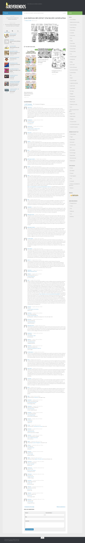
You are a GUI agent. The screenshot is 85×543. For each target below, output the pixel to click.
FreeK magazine (73, 175)
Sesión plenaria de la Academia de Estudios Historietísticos (28, 94)
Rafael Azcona (72, 160)
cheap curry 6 (29, 107)
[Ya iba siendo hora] (6, 59)
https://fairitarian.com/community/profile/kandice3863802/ (49, 294)
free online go (29, 421)
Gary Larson (72, 142)
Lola (71, 213)
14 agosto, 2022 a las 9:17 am (38, 107)
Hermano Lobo (73, 144)
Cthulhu (71, 168)
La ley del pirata (13, 46)
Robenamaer (29, 474)
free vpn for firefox (30, 122)
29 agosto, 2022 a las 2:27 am (38, 406)
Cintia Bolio (72, 32)
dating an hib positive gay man (32, 315)
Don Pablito (72, 170)
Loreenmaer (29, 480)
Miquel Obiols (72, 155)
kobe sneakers (29, 248)
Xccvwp (28, 425)
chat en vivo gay (30, 454)
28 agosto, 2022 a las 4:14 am (37, 345)
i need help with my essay (38, 426)
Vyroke (28, 441)
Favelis (71, 205)
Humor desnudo (13, 35)
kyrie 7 (28, 150)
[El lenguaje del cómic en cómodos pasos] (59, 58)
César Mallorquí (73, 27)
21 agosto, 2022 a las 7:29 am (41, 227)
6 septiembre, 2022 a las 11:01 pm (38, 474)
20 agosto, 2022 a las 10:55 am (35, 175)
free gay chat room (30, 476)
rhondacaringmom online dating (32, 309)
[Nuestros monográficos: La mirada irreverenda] (6, 53)
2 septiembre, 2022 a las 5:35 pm (37, 451)
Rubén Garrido (72, 116)
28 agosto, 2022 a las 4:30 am (37, 368)
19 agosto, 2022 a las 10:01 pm (36, 141)
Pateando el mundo (73, 104)
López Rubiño (72, 88)
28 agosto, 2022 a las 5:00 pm (35, 396)
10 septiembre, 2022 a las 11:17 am (38, 499)
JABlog (71, 62)
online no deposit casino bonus (32, 437)
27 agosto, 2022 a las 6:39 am (38, 333)
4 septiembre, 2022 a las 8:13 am (38, 467)
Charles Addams (73, 134)
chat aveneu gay (30, 501)
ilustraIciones (72, 59)
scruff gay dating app (31, 341)
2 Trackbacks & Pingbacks (39, 104)
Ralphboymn (29, 270)
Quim (71, 107)
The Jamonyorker (73, 121)
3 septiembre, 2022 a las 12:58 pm (38, 461)
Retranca (71, 187)
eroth (28, 280)
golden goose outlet (30, 214)
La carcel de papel (73, 80)
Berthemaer (29, 319)
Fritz (71, 54)
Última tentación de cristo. (14, 47)
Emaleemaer (29, 461)
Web (26, 516)
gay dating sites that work (31, 402)
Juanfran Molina (73, 72)
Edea (71, 38)
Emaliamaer (29, 412)
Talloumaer (29, 486)
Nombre (27, 512)
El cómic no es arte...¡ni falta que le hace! (34, 13)
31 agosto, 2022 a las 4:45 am (37, 428)
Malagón (71, 93)
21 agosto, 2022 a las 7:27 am (35, 199)
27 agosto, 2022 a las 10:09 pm (37, 339)
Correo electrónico (49, 512)
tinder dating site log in (31, 415)
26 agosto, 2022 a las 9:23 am (37, 319)
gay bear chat (29, 482)
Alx (18, 540)
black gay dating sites (31, 276)
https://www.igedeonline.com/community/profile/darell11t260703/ (39, 186)
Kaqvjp (28, 457)
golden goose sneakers (31, 227)
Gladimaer (29, 273)
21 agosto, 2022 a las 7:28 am (40, 214)
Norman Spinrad (73, 158)
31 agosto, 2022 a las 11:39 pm (37, 435)
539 (65, 13)
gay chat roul (29, 495)
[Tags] (12, 31)
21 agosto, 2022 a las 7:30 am (39, 238)
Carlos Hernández (73, 24)
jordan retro (29, 132)
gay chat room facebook (31, 470)
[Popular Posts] (7, 31)
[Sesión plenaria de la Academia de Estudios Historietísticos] (31, 69)
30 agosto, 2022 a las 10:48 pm (37, 418)
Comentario (27, 521)
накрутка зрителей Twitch (32, 271)
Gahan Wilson (72, 139)
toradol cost (36, 397)
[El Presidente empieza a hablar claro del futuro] (6, 83)
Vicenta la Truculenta (74, 126)
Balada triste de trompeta (74, 22)
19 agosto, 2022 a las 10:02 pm (36, 150)
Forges (71, 136)
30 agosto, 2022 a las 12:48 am (37, 412)
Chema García (72, 30)
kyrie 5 (28, 359)
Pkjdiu (28, 396)
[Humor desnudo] (6, 35)
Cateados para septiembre (15, 81)
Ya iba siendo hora (13, 58)
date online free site (30, 408)
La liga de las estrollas (74, 83)
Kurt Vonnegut (72, 152)
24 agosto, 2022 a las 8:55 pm (35, 280)
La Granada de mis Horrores (15, 64)
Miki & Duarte (72, 101)
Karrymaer (29, 418)
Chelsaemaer (29, 406)
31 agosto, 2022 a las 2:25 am (36, 425)
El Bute (71, 40)
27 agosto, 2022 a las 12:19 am (40, 325)
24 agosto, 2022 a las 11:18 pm (37, 306)
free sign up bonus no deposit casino (33, 128)
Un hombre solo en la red (74, 124)
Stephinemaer (29, 467)
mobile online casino (30, 431)
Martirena (72, 216)
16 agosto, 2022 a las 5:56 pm (38, 126)
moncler (28, 166)
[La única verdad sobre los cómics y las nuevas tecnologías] (45, 53)
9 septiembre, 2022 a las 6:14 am (37, 486)
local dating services (30, 447)
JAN (70, 147)
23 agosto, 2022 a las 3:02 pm (37, 273)
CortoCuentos (72, 35)
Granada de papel (73, 56)
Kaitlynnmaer (29, 333)
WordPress (11, 540)
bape (28, 199)
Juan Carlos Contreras (74, 69)
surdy (28, 175)
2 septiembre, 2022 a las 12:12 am (36, 441)
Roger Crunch (72, 113)
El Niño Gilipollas (73, 46)
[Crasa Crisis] (6, 76)
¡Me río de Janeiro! (13, 34)
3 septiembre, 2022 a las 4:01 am (36, 457)
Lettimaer (29, 445)
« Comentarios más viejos (29, 506)
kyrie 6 (28, 387)
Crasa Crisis (12, 77)
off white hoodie (30, 238)
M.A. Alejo (72, 91)
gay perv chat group (30, 464)
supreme (28, 141)
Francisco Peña (28, 20)
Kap (70, 75)
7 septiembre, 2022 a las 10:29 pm (38, 480)
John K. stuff (72, 64)
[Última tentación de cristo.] (6, 47)
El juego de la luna (73, 203)
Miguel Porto (72, 99)
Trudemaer (29, 435)
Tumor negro (12, 76)
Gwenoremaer (29, 126)
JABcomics (72, 211)
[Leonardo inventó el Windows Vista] (6, 41)
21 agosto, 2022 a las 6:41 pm (37, 270)
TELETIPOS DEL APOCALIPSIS (14, 57)
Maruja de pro (72, 96)
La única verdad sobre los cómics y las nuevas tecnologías (43, 61)
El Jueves (71, 173)
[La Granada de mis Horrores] (6, 65)
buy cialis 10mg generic (36, 442)
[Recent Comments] (18, 31)
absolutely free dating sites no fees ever (34, 348)
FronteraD (72, 181)
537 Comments (29, 104)
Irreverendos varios (14, 51)
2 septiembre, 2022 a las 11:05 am (37, 445)
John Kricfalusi (72, 150)
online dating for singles (31, 335)
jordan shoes (29, 368)
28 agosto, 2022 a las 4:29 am (39, 352)
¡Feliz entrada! (12, 91)
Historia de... (12, 39)
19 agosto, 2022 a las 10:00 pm (37, 132)
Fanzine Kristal (72, 48)
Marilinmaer (29, 499)
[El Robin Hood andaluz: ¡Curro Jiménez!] (6, 70)
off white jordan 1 (30, 352)
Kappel (71, 77)
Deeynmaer (29, 451)
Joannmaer (29, 306)
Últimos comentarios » (61, 506)
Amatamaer (29, 428)
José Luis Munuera (73, 67)
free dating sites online (31, 321)
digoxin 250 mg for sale (39, 459)
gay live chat (29, 489)
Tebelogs (71, 119)
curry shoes (29, 378)
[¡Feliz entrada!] (6, 90)
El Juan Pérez (72, 43)
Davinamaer (29, 345)
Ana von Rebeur (73, 19)
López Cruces (72, 85)
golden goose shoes (30, 325)
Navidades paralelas (14, 75)
